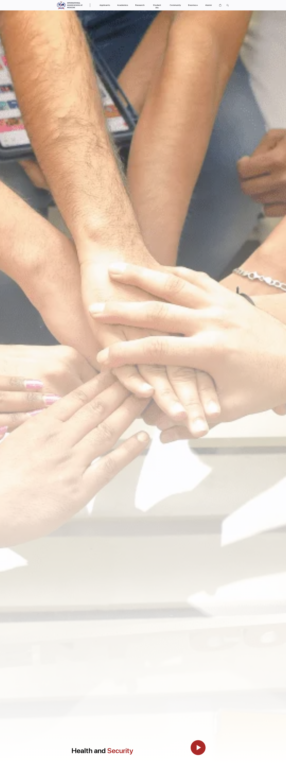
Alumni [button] (208, 5)
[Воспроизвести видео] (198, 747)
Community (175, 5)
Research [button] (139, 5)
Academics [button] (122, 5)
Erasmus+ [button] (193, 5)
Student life (157, 6)
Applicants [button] (105, 5)
